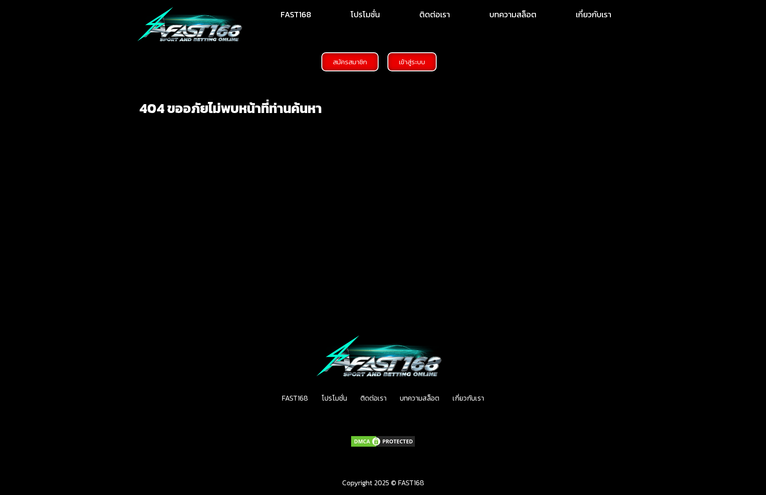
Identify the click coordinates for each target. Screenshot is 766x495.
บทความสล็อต (512, 14)
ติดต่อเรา (434, 14)
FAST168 (296, 14)
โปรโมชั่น (365, 14)
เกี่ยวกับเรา (593, 14)
